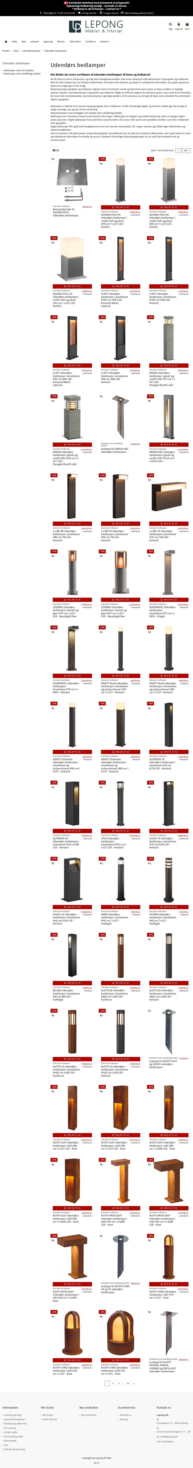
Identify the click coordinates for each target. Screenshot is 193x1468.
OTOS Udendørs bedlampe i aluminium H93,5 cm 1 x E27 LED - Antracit (114, 843)
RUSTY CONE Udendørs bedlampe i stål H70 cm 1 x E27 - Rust (162, 1294)
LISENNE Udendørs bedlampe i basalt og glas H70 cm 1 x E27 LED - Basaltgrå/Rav (65, 612)
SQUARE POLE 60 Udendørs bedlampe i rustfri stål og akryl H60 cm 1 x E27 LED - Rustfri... (162, 220)
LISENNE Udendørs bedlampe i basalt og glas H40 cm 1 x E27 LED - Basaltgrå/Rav (114, 612)
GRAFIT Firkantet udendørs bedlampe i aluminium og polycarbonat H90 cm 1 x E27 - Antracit (66, 765)
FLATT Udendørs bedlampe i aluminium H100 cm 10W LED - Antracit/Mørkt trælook (114, 300)
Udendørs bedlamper (16, 63)
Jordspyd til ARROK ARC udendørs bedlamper (114, 450)
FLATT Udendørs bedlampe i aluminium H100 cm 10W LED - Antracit (162, 298)
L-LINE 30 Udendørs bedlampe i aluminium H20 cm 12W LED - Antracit (162, 536)
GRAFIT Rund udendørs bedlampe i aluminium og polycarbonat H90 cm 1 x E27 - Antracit (114, 688)
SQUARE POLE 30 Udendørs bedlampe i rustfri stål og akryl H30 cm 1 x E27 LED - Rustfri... (66, 300)
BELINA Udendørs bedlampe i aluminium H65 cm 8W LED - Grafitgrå (66, 995)
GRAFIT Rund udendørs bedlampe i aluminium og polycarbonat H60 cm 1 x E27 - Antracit (162, 688)
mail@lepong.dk (168, 1436)
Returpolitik (10, 1440)
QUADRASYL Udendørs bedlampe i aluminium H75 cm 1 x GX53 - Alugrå (162, 612)
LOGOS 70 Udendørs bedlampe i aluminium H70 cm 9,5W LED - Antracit (162, 843)
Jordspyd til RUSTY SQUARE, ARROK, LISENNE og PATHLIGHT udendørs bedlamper (162, 1367)
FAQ (6, 1445)
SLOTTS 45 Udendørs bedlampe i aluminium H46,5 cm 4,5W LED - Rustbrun (66, 1071)
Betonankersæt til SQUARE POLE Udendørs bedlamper (66, 212)
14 (128, 1383)
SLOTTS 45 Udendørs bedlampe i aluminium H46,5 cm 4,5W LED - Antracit (114, 1071)
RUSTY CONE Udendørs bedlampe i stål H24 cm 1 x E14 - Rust (114, 1370)
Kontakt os (125, 1415)
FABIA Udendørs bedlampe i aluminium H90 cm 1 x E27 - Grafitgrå (114, 919)
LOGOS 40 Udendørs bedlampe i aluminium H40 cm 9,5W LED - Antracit (66, 919)
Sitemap (124, 1419)
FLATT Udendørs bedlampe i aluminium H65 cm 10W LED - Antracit (114, 377)
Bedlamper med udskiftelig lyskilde (22, 73)
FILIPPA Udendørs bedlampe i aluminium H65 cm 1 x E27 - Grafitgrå (162, 919)
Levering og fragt (13, 1415)
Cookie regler (11, 1432)
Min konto (48, 1415)
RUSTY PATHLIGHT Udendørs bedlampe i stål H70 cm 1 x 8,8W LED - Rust (114, 1220)
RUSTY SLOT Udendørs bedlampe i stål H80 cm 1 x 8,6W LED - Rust (162, 1145)
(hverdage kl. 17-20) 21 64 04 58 (59, 13)
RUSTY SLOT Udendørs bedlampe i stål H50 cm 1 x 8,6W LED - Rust (66, 1218)
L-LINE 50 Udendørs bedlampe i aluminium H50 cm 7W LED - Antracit (114, 536)
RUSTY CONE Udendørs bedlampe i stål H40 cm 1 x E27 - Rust (66, 1370)
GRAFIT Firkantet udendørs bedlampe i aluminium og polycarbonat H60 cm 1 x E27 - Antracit (114, 765)
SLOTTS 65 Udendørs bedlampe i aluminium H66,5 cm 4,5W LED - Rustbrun (114, 995)
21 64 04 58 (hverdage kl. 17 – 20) (174, 1431)
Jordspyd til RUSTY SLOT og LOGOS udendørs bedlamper (163, 1064)
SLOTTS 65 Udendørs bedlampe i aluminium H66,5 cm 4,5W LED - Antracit (162, 995)
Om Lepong (10, 1428)
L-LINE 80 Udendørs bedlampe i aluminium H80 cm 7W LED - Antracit (66, 536)
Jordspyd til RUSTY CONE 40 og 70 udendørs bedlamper (115, 1289)
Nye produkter (88, 1415)
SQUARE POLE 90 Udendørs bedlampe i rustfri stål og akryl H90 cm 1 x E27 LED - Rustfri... (114, 220)
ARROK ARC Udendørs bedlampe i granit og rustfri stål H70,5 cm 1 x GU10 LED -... (162, 457)
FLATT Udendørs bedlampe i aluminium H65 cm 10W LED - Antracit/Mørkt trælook (66, 379)
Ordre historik (50, 1419)
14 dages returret (110, 13)
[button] (75, 41)
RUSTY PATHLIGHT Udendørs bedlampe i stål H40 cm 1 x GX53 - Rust (66, 1296)
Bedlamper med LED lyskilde (19, 70)
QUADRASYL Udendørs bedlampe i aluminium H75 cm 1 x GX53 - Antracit (66, 688)
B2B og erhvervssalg (14, 1449)
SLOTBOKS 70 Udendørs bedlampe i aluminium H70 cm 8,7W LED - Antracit (162, 764)
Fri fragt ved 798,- (89, 13)
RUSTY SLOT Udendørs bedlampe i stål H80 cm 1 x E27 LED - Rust (66, 1145)
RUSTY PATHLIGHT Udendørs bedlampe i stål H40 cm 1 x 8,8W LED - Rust (162, 1220)
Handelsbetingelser (14, 1419)
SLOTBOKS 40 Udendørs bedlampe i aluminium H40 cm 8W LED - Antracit (66, 843)
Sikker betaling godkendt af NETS (139, 13)
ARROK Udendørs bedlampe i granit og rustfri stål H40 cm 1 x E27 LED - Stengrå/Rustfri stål (66, 458)
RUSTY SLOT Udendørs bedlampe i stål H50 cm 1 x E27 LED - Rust (114, 1145)
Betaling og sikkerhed (15, 1423)
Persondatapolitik (13, 1436)
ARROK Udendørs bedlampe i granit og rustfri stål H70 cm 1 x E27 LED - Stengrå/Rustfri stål (162, 379)
